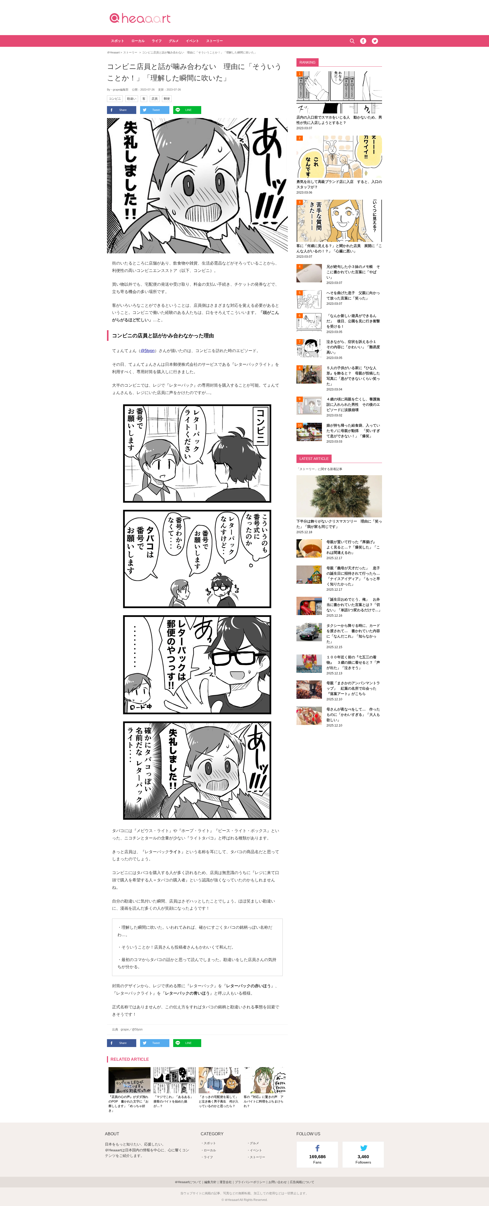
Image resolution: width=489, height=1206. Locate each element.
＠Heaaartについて (188, 1182)
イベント (192, 41)
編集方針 (210, 1182)
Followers (363, 1159)
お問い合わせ (277, 1182)
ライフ (157, 41)
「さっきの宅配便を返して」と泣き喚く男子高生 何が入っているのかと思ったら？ (218, 1101)
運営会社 (226, 1182)
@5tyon (148, 350)
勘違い (131, 98)
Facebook (363, 41)
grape (125, 1029)
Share (123, 109)
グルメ (174, 41)
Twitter (375, 41)
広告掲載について (302, 1182)
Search (352, 41)
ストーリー (214, 41)
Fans (317, 1159)
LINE (188, 109)
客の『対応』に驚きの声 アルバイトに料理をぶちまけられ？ (263, 1101)
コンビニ (115, 98)
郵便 (167, 98)
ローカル (138, 41)
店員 (155, 98)
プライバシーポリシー (250, 1182)
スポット (117, 41)
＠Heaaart (149, 18)
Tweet (156, 109)
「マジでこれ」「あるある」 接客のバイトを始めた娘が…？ (175, 1101)
